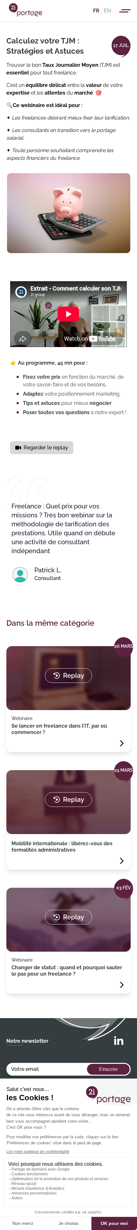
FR (96, 11)
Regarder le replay (46, 448)
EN (107, 11)
